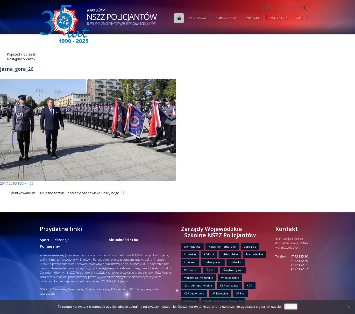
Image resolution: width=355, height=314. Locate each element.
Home (179, 18)
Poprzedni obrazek (21, 54)
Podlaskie (236, 262)
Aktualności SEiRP (124, 239)
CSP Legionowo (194, 293)
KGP (249, 285)
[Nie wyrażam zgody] (349, 307)
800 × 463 (25, 183)
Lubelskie (250, 246)
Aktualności (197, 17)
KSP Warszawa (229, 285)
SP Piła (240, 293)
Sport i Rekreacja (55, 239)
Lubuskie (190, 254)
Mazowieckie (254, 254)
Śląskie (210, 270)
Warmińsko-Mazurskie (198, 277)
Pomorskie (191, 270)
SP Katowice (220, 293)
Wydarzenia (253, 17)
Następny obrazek (21, 59)
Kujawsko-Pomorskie (222, 246)
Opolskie (190, 262)
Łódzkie (209, 254)
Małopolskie (230, 254)
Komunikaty (279, 17)
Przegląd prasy (225, 17)
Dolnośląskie (192, 246)
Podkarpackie (212, 262)
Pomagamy (50, 246)
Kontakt (301, 17)
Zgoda (291, 306)
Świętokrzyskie (232, 270)
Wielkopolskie (230, 277)
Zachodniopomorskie (198, 285)
